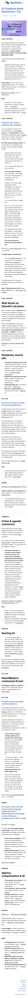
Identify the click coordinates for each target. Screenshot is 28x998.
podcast (16, 262)
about (24, 984)
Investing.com (19, 623)
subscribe (23, 980)
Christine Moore (9, 902)
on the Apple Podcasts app (16, 795)
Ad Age (21, 884)
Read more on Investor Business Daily (13, 343)
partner (15, 932)
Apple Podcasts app (16, 248)
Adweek (7, 892)
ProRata (4, 411)
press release (17, 477)
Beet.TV (7, 616)
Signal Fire (10, 922)
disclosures (22, 988)
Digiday (17, 380)
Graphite (23, 135)
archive (23, 982)
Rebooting (5, 417)
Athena (4, 61)
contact (23, 986)
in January (9, 661)
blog (19, 534)
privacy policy (22, 990)
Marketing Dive (6, 495)
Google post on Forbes (11, 962)
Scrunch (4, 85)
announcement (17, 453)
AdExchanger (5, 691)
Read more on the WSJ (8, 92)
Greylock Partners (15, 258)
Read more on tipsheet (8, 862)
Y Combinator (13, 106)
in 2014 (8, 932)
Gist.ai (13, 429)
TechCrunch (16, 387)
